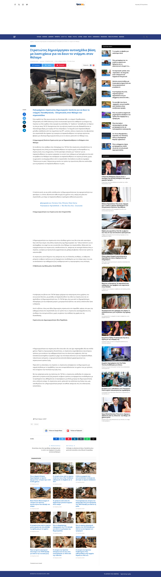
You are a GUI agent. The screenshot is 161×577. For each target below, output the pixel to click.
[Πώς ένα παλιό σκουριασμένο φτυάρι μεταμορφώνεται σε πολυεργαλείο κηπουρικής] (106, 125)
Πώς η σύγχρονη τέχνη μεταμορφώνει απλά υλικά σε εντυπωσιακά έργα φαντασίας (120, 147)
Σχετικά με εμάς (126, 574)
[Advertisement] (80, 21)
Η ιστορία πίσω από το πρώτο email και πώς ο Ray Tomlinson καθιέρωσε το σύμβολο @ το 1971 (63, 478)
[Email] (24, 126)
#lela (70, 203)
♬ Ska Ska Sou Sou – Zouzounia (71, 206)
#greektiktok (54, 206)
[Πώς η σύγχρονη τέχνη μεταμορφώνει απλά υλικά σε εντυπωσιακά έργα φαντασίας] (106, 146)
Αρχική (31, 41)
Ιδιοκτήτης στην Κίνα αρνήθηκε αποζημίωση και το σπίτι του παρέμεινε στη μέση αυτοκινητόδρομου (46, 450)
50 (32, 424)
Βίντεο (36, 424)
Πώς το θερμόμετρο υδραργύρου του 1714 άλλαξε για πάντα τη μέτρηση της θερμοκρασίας (62, 528)
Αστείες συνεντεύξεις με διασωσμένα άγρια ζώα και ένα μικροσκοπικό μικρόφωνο (121, 84)
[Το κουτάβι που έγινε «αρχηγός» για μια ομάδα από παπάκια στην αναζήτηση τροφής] (106, 104)
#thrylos (65, 203)
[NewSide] (80, 4)
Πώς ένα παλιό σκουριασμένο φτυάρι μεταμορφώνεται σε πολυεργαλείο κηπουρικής (121, 126)
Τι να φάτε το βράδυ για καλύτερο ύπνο (120, 52)
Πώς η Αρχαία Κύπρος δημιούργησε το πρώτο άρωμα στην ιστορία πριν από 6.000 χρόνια (40, 478)
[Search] (147, 37)
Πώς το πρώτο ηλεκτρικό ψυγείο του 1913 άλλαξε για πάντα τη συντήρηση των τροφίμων (85, 528)
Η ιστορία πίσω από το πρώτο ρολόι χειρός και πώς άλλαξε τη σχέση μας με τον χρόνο (40, 527)
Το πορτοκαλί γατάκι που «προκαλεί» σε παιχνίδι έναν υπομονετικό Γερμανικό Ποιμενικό (121, 73)
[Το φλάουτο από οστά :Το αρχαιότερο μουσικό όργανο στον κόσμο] (63, 493)
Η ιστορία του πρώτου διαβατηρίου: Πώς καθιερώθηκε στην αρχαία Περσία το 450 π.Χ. (85, 552)
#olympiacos (44, 206)
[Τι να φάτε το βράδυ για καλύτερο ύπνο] (106, 53)
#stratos (55, 203)
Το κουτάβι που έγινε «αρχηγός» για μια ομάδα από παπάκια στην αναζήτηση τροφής (120, 105)
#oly (60, 203)
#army (75, 203)
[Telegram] (24, 130)
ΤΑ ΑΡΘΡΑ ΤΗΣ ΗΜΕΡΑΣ (111, 574)
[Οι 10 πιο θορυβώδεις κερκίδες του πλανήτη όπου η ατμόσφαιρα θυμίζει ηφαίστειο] (106, 136)
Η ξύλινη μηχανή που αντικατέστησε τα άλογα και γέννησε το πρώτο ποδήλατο (86, 478)
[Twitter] (24, 118)
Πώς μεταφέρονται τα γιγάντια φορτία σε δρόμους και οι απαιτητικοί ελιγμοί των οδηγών (121, 63)
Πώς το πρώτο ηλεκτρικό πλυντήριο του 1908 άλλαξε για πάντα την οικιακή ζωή (39, 551)
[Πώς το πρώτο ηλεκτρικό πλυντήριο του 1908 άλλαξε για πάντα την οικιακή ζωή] (40, 542)
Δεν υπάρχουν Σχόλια (61, 61)
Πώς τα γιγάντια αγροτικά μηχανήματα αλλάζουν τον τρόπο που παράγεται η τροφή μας (121, 115)
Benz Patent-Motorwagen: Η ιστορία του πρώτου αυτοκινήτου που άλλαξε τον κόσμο (40, 503)
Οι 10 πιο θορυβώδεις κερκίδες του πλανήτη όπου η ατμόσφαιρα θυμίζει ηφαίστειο (120, 136)
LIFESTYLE (105, 55)
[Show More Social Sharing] (68, 65)
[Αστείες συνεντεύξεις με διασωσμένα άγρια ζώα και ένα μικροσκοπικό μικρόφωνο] (106, 83)
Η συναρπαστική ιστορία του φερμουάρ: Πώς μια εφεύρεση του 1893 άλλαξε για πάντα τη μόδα (86, 503)
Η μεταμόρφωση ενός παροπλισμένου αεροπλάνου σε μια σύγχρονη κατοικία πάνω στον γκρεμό (121, 95)
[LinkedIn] (24, 122)
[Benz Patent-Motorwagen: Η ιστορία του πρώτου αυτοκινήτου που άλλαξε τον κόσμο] (40, 493)
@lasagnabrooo (45, 203)
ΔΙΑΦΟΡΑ (33, 45)
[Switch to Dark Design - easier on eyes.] (144, 37)
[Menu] (14, 37)
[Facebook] (24, 114)
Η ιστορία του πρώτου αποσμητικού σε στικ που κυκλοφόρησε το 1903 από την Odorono (62, 552)
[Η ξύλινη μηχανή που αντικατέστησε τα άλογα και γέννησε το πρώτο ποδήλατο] (86, 468)
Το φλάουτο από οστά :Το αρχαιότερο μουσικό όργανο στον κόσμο (62, 502)
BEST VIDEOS (105, 64)
